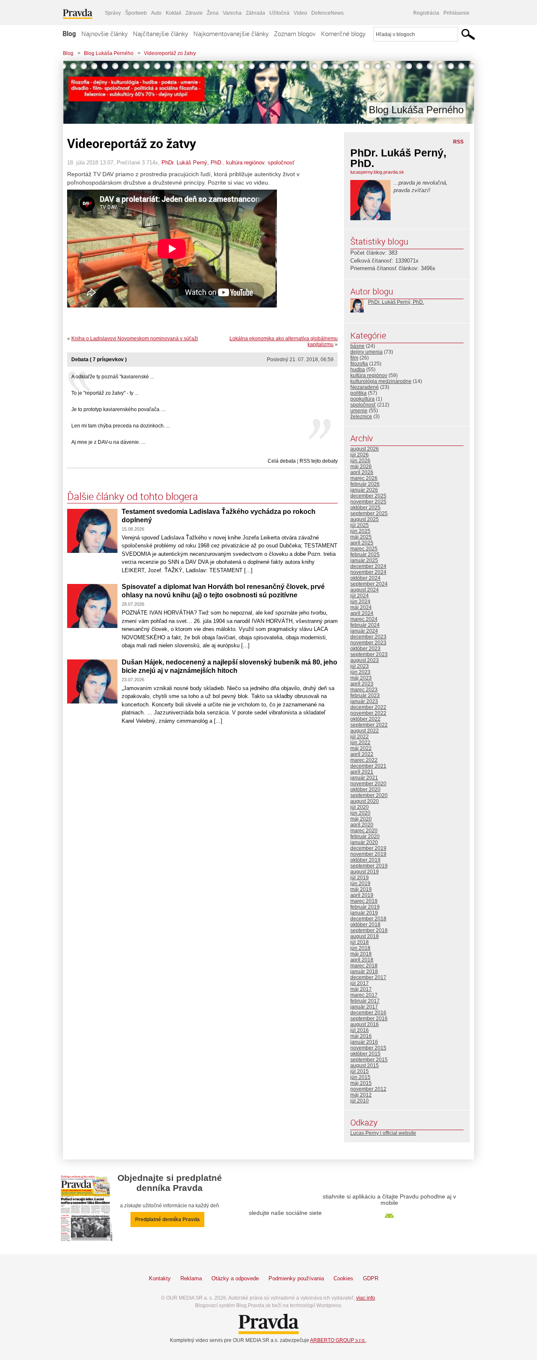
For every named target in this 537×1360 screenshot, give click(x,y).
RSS (458, 142)
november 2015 (368, 1048)
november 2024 (368, 572)
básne (357, 346)
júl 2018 (359, 942)
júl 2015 (359, 1071)
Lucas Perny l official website (383, 1133)
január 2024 (364, 631)
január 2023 (364, 701)
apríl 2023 (361, 684)
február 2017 (365, 1001)
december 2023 (368, 637)
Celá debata (282, 461)
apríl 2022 (361, 754)
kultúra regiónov (245, 162)
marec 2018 (364, 966)
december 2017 (368, 977)
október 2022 (365, 719)
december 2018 (368, 919)
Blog (69, 33)
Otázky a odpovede (235, 1278)
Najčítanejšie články (160, 33)
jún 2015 (360, 1077)
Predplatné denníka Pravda (167, 1219)
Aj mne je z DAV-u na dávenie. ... (108, 442)
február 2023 (365, 695)
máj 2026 (361, 466)
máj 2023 (361, 678)
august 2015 (364, 1065)
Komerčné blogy (343, 33)
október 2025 (365, 508)
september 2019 (369, 866)
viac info (365, 1298)
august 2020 (364, 801)
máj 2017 (361, 989)
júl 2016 (359, 1030)
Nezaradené (364, 387)
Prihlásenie (456, 13)
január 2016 (364, 1042)
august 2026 (364, 449)
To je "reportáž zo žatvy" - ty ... (104, 393)
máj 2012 (361, 1095)
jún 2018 (360, 948)
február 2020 (365, 836)
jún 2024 (360, 601)
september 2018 (369, 930)
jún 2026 (360, 461)
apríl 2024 (361, 613)
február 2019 (365, 907)
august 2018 (364, 936)
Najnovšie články (104, 33)
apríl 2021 (361, 772)
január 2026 (364, 490)
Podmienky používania (296, 1278)
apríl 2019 (361, 895)
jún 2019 (360, 883)
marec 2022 (364, 760)
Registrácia (426, 13)
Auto (156, 13)
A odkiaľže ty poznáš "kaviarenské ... (112, 377)
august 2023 (364, 660)
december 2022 (368, 707)
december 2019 (368, 848)
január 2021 (364, 778)
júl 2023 (359, 666)
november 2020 (368, 784)
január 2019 (364, 913)
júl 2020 (359, 807)
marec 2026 (364, 478)
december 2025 (368, 496)
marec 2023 (364, 690)
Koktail (173, 13)
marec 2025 (364, 549)
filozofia (359, 364)
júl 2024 (359, 596)
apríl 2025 (361, 543)
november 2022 (368, 713)
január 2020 (364, 842)
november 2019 (368, 854)
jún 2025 (360, 531)
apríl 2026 (361, 472)
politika (358, 393)
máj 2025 (361, 537)
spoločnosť (281, 162)
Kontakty (160, 1278)
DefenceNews (327, 13)
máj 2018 (361, 954)
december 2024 (368, 566)
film (354, 358)
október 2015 (365, 1054)
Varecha (232, 13)
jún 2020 (360, 813)
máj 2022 (361, 748)
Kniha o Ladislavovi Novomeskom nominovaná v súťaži (134, 338)
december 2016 (368, 1013)
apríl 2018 (361, 960)
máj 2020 (361, 819)
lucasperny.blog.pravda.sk (377, 172)
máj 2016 (361, 1036)
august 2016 (364, 1024)
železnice (361, 416)
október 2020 (365, 789)
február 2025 (365, 555)
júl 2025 (359, 525)
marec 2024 (364, 619)
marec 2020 (364, 831)
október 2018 (365, 925)
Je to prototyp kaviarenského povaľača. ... (118, 409)
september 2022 (369, 725)
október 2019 (365, 860)
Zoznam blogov (294, 33)
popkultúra (362, 399)
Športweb (136, 13)
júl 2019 (359, 878)
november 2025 (368, 502)
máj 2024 (361, 607)
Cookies (343, 1278)
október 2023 (365, 648)
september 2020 (369, 795)
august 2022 (364, 731)
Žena (213, 13)
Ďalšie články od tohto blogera (132, 496)
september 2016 (369, 1018)
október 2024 (365, 578)
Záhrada (255, 13)
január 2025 (364, 560)
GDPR (370, 1278)
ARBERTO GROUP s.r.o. (338, 1340)
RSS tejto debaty (319, 461)
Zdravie (194, 13)
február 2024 (365, 625)
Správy (113, 13)
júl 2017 (359, 983)
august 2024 (364, 590)
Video (300, 13)
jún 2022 (360, 742)
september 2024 (369, 584)
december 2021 (368, 766)
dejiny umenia (366, 352)
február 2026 (365, 484)
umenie (359, 411)
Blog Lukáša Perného (108, 53)
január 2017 (364, 1007)
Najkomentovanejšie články (230, 33)
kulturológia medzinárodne (381, 381)
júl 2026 (359, 455)
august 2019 (364, 872)
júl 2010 (359, 1101)
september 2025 (369, 513)
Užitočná (279, 13)
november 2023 (368, 643)
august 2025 (364, 519)
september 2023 (369, 654)
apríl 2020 (361, 825)
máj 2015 (361, 1083)
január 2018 (364, 971)
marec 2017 (364, 995)
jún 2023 (360, 672)
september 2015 (369, 1060)
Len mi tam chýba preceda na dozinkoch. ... (120, 426)
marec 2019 (364, 901)
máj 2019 (361, 889)
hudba (357, 370)
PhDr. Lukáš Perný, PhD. (192, 162)
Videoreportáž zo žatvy (170, 53)
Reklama (191, 1278)
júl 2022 (359, 737)
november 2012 (368, 1089)
